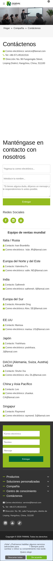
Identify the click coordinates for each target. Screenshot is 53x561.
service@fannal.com (32, 502)
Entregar (26, 202)
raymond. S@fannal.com (37, 415)
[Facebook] (5, 220)
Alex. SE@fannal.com (36, 308)
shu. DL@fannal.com (35, 375)
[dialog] (26, 550)
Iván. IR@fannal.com (36, 249)
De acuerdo (36, 557)
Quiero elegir (26, 552)
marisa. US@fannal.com (37, 329)
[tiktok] (19, 523)
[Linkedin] (13, 220)
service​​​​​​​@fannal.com (35, 51)
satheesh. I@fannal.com (37, 289)
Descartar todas (15, 557)
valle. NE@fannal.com (36, 270)
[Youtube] (21, 220)
